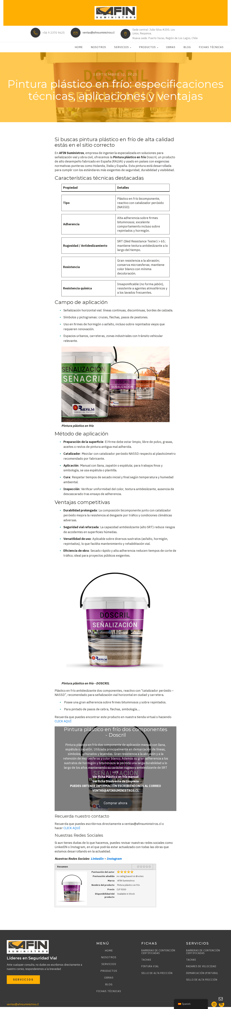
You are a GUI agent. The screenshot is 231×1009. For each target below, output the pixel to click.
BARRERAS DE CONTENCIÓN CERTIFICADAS (158, 952)
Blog (187, 47)
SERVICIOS (23, 979)
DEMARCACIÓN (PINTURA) (202, 973)
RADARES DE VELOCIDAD (201, 966)
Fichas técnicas (211, 47)
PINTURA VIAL (150, 966)
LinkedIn (97, 859)
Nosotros (98, 47)
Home (79, 47)
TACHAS (146, 960)
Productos (147, 47)
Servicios (121, 47)
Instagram (114, 859)
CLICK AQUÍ (63, 721)
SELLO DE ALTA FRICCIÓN (156, 973)
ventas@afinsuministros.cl (98, 32)
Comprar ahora (115, 803)
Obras (170, 47)
